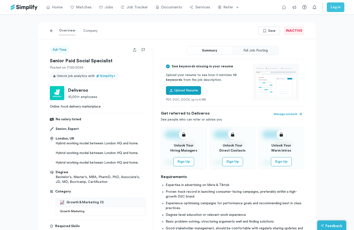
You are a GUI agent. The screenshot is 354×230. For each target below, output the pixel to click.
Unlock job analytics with (86, 76)
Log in (336, 7)
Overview (67, 30)
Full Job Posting (255, 50)
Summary (209, 50)
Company (90, 30)
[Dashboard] (24, 7)
